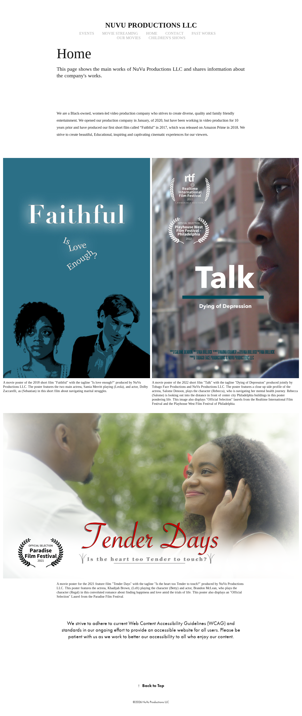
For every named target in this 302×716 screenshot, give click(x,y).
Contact (174, 33)
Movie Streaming (120, 33)
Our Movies (129, 38)
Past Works (204, 33)
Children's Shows (167, 38)
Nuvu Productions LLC (151, 25)
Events (86, 33)
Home (151, 33)
